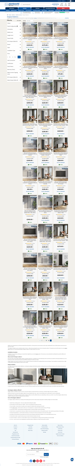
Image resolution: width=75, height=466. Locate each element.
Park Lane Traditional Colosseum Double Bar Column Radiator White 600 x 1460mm (61, 38)
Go (19, 57)
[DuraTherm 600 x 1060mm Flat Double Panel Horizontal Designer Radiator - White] (60, 318)
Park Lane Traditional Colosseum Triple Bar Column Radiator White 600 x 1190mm (45, 67)
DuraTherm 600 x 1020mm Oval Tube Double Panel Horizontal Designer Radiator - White (45, 298)
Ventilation (67, 10)
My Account (30, 428)
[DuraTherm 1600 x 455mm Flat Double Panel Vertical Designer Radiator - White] (60, 231)
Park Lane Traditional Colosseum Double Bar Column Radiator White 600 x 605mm (61, 67)
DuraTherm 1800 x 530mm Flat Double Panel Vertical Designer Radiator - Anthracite (45, 125)
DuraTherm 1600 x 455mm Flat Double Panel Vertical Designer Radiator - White (60, 240)
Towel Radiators (28, 10)
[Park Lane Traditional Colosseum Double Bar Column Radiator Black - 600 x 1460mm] (30, 260)
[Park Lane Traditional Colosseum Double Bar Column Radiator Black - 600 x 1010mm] (60, 173)
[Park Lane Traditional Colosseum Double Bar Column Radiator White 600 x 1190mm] (45, 29)
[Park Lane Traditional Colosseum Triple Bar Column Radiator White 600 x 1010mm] (45, 87)
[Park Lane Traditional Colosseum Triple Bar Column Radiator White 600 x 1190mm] (45, 58)
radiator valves (14, 407)
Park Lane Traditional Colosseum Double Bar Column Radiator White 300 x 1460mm (30, 154)
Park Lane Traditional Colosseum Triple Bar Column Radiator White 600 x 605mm (45, 269)
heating (37, 354)
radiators (35, 18)
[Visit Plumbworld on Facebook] (30, 461)
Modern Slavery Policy (60, 427)
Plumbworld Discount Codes (15, 437)
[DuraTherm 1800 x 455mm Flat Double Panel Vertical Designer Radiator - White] (60, 116)
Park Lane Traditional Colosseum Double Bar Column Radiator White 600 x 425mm (30, 182)
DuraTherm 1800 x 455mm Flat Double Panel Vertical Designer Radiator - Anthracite (45, 182)
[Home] (7, 14)
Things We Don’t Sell (15, 434)
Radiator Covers (21, 10)
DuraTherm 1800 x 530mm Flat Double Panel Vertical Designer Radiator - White (30, 125)
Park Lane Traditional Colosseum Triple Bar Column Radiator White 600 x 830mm (45, 211)
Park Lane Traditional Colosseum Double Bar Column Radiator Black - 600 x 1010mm (60, 182)
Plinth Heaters (51, 10)
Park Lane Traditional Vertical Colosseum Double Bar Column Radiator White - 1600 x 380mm (60, 298)
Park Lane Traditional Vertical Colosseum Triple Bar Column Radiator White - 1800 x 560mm (30, 96)
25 (48, 340)
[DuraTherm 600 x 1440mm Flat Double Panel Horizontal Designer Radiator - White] (30, 289)
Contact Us (59, 0)
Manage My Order (30, 425)
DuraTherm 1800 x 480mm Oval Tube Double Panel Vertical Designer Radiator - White (45, 327)
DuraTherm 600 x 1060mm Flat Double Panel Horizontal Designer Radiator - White (61, 327)
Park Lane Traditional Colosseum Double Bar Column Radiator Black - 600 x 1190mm (30, 240)
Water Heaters (44, 10)
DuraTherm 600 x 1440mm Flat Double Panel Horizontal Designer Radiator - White (30, 298)
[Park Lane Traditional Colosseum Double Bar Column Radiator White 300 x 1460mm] (30, 145)
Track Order (30, 427)
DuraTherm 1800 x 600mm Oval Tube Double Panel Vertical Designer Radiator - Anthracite (45, 154)
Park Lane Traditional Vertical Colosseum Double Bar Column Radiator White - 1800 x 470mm (45, 240)
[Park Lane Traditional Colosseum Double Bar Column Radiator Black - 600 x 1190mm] (30, 231)
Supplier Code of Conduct (60, 434)
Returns (63, 0)
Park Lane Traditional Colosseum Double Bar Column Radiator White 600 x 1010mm (30, 38)
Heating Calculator (45, 430)
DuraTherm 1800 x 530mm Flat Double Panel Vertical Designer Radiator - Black (61, 269)
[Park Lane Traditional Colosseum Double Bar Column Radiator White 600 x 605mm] (60, 58)
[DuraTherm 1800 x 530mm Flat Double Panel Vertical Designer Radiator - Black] (60, 260)
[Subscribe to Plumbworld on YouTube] (40, 461)
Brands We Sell (15, 432)
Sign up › (46, 454)
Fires (63, 10)
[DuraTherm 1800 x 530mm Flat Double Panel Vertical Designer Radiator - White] (30, 116)
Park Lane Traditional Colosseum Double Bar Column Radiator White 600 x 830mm (30, 67)
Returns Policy (60, 425)
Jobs (15, 430)
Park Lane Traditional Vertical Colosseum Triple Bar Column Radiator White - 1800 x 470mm (30, 327)
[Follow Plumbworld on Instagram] (44, 461)
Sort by (24, 20)
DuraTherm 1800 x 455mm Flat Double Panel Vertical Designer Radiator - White (60, 125)
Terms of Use (60, 432)
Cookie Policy (60, 428)
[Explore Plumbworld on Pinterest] (37, 461)
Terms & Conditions (60, 435)
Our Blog (15, 428)
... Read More (66, 18)
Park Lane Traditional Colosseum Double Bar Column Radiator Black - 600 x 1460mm (30, 269)
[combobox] (35, 4)
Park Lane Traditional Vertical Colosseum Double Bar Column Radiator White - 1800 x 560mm (30, 211)
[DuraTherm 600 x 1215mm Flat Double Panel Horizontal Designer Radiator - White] (60, 145)
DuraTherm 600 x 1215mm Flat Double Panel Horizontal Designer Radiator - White (61, 154)
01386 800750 (55, 4)
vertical (29, 384)
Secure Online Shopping (44, 428)
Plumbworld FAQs (44, 427)
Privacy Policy (60, 430)
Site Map (44, 432)
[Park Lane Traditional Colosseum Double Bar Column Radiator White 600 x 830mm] (30, 58)
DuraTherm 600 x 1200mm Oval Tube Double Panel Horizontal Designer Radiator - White (60, 211)
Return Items (30, 430)
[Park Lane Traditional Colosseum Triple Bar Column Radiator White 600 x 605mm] (45, 260)
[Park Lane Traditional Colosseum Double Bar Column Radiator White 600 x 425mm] (30, 173)
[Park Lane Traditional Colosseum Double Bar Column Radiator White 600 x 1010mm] (30, 29)
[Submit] (21, 4)
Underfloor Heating (36, 10)
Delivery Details (44, 425)
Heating (10, 14)
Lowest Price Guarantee (15, 435)
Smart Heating (58, 10)
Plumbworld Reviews (15, 439)
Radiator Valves (14, 10)
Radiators (8, 10)
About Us (15, 425)
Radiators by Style (19, 14)
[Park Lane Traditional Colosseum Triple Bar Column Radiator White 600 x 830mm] (45, 202)
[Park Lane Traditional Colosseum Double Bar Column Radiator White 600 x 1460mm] (60, 29)
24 (46, 340)
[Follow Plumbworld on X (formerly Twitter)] (34, 461)
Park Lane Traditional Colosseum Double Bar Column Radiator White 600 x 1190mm (45, 38)
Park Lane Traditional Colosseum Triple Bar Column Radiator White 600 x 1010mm (45, 96)
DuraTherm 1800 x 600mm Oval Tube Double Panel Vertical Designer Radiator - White (60, 96)
